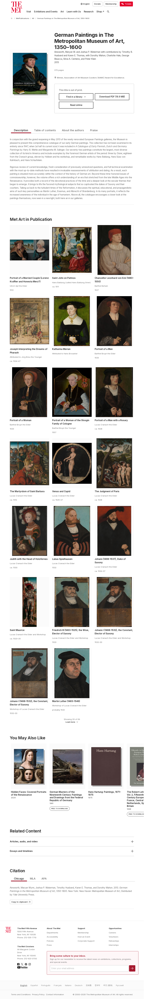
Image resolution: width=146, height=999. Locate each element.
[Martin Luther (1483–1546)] (72, 673)
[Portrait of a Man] (114, 321)
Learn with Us (74, 11)
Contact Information (55, 994)
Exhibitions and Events (45, 11)
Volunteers (113, 937)
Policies (50, 941)
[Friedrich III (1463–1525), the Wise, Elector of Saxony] (72, 602)
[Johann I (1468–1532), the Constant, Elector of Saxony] (114, 602)
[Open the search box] (108, 11)
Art (62, 11)
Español (34, 985)
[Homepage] (16, 7)
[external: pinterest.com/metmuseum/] (26, 964)
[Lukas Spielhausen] (72, 531)
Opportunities (115, 928)
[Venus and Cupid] (72, 463)
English (23, 985)
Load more (70, 722)
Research (89, 11)
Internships (114, 945)
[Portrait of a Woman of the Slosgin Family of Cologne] (72, 392)
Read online (76, 105)
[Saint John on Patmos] (72, 250)
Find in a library (74, 96)
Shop (99, 11)
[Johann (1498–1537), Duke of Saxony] (114, 531)
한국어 (97, 985)
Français (58, 985)
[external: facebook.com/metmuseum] (18, 964)
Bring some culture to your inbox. (68, 956)
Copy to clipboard (19, 902)
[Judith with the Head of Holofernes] (29, 531)
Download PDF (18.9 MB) (112, 96)
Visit (28, 11)
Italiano (68, 985)
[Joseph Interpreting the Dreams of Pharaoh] (29, 321)
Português (45, 985)
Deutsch (78, 985)
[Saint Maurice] (29, 602)
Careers (112, 932)
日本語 (88, 985)
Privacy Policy (38, 994)
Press (49, 945)
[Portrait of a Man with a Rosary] (114, 392)
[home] (12, 18)
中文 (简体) (107, 985)
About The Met (53, 928)
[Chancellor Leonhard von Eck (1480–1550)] (114, 250)
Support (81, 928)
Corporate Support (86, 941)
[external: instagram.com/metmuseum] (30, 964)
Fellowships (114, 941)
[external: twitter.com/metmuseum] (22, 964)
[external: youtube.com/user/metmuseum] (22, 967)
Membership (111, 4)
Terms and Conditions (21, 994)
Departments (52, 932)
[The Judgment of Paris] (114, 463)
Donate (97, 4)
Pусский (120, 985)
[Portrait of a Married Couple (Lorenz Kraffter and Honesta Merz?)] (29, 250)
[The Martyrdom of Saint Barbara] (29, 463)
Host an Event (84, 937)
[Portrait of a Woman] (29, 392)
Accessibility (52, 937)
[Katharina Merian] (72, 321)
